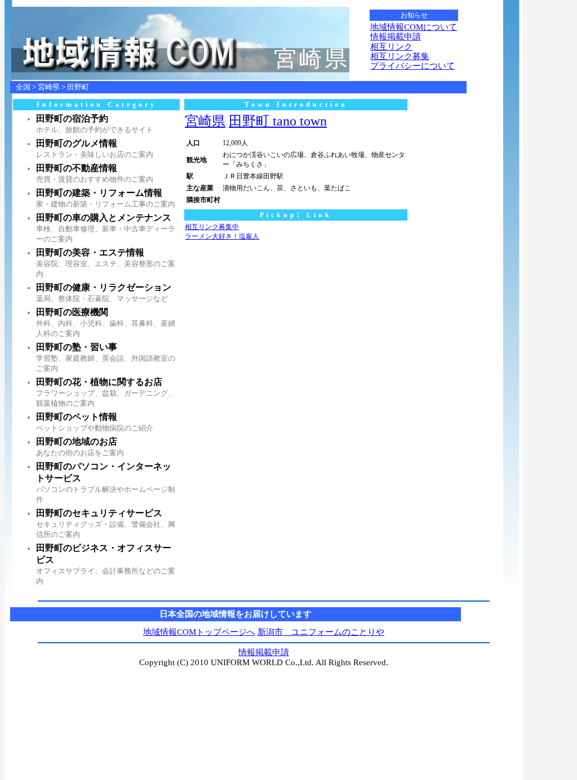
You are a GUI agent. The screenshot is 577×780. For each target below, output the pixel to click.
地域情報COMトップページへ (199, 631)
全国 (23, 87)
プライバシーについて (412, 65)
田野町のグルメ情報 (76, 143)
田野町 (78, 87)
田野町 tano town (278, 121)
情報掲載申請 (395, 36)
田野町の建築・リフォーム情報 (99, 193)
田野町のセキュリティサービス (99, 513)
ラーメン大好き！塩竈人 (222, 236)
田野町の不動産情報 (76, 168)
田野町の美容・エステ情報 (90, 252)
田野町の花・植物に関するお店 (99, 382)
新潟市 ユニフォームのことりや (321, 631)
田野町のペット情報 (76, 417)
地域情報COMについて (413, 27)
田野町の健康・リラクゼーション (103, 287)
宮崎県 (49, 87)
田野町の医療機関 (72, 312)
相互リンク (391, 46)
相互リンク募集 (399, 56)
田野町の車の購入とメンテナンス (103, 217)
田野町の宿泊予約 (72, 118)
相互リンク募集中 (212, 227)
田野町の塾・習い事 (76, 347)
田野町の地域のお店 (76, 441)
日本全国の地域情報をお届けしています (235, 613)
